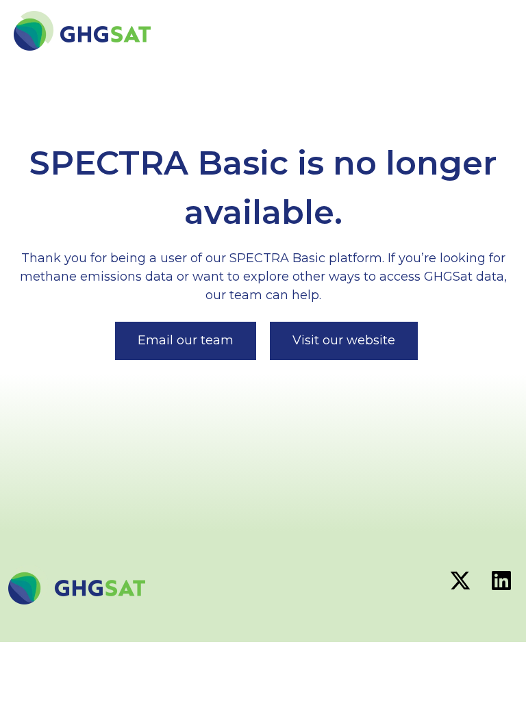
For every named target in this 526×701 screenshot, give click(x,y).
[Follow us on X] (460, 580)
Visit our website (343, 340)
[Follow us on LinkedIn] (501, 580)
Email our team (186, 340)
